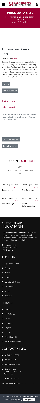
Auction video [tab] (8, 101)
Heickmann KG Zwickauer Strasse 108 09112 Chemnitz (9, 247)
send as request (11, 146)
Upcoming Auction (12, 263)
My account (9, 323)
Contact (8, 332)
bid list (7, 318)
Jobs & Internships (11, 337)
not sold (6, 84)
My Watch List (10, 314)
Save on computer (12, 139)
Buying (7, 277)
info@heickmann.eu (12, 364)
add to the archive (10, 90)
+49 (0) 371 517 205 (12, 359)
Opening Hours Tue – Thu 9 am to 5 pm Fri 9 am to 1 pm (12, 371)
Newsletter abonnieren (13, 341)
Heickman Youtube (12, 378)
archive (7, 272)
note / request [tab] (8, 106)
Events (7, 268)
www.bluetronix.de (27, 383)
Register (8, 328)
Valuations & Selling (12, 282)
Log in (7, 309)
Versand (8, 291)
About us (8, 296)
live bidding (9, 286)
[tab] (23, 101)
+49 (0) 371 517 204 (12, 355)
